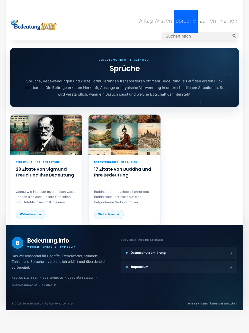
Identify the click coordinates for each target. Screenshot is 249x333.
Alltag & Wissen (25, 277)
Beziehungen (53, 277)
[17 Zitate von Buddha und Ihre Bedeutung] (124, 135)
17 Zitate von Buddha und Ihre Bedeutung (122, 172)
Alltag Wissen (155, 21)
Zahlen (207, 21)
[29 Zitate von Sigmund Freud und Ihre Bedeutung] (46, 135)
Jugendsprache (24, 285)
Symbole (49, 285)
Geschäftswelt (81, 277)
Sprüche (186, 21)
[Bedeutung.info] (33, 25)
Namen (228, 21)
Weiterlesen (28, 214)
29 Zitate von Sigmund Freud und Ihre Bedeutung (45, 172)
